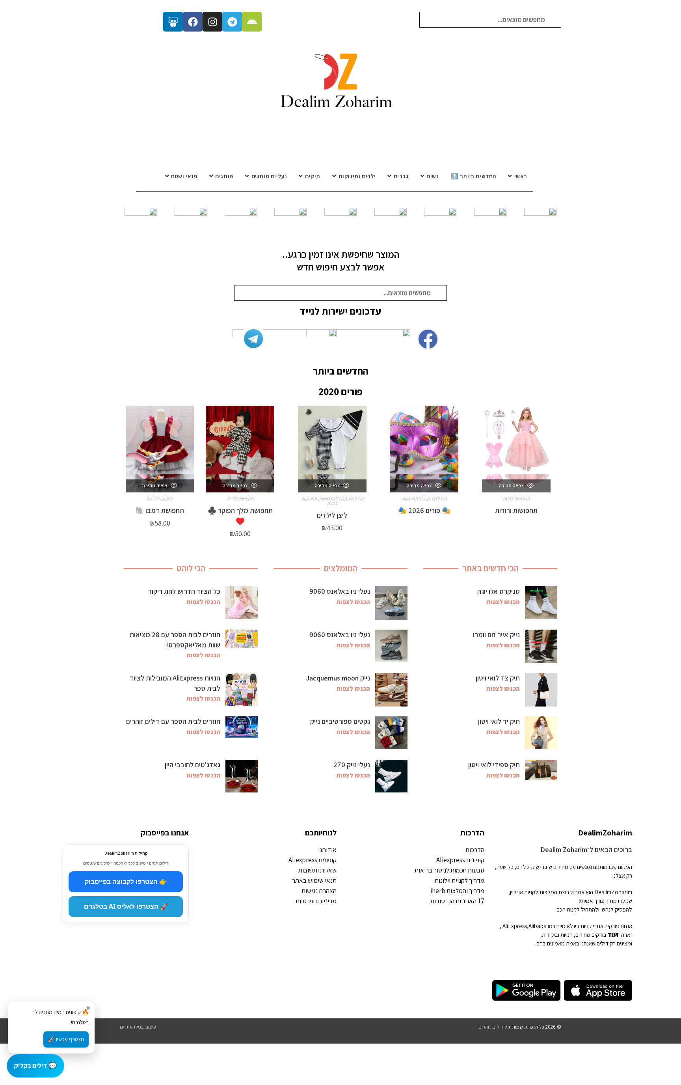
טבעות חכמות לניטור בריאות (449, 870)
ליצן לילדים (332, 515)
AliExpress (514, 926)
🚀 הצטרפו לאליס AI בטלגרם (126, 906)
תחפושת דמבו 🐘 (159, 510)
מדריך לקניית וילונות (459, 880)
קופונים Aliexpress (460, 860)
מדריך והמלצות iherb (457, 890)
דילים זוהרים (490, 1026)
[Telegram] (232, 22)
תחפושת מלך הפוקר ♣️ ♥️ (240, 516)
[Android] (252, 22)
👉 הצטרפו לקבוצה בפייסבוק (126, 881)
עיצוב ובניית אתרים (138, 1026)
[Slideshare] (173, 22)
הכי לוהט (439, 498)
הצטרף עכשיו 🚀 (66, 1039)
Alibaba (537, 926)
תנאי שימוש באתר (314, 880)
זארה (626, 934)
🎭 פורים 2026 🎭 (424, 510)
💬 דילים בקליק (36, 1065)
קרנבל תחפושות (416, 498)
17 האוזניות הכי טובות (457, 901)
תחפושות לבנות (516, 498)
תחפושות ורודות (516, 510)
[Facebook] (193, 22)
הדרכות (472, 833)
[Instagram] (212, 22)
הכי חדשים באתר (490, 568)
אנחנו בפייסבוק (165, 833)
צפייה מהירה (512, 485)
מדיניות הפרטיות (316, 901)
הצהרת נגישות (319, 890)
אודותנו (327, 849)
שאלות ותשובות (317, 870)
